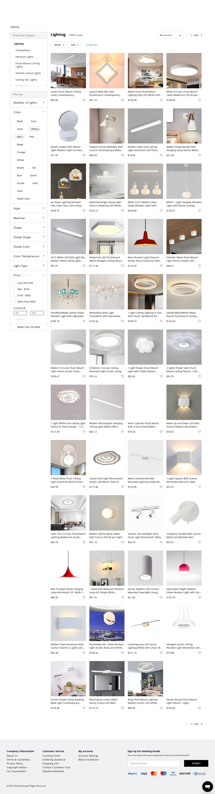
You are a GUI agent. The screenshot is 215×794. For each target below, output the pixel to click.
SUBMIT (196, 763)
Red (75, 45)
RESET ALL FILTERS (28, 327)
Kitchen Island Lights (28, 73)
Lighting (14, 26)
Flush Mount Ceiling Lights (28, 65)
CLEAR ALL (92, 44)
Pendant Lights (25, 56)
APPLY (20, 319)
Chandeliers (23, 50)
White (59, 45)
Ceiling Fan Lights (26, 79)
